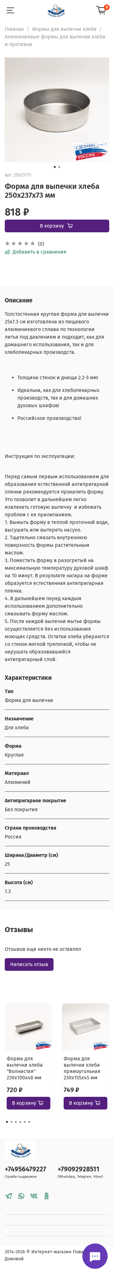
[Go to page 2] (11, 1122)
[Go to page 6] (29, 1122)
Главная (14, 29)
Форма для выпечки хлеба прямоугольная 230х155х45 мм (82, 1068)
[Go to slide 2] (59, 167)
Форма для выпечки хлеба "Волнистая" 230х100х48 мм (25, 1068)
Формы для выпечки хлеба (64, 29)
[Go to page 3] (16, 1122)
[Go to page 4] (20, 1122)
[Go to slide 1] (55, 167)
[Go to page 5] (25, 1122)
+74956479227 (25, 1169)
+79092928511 (78, 1169)
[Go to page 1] (7, 1122)
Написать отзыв (29, 964)
